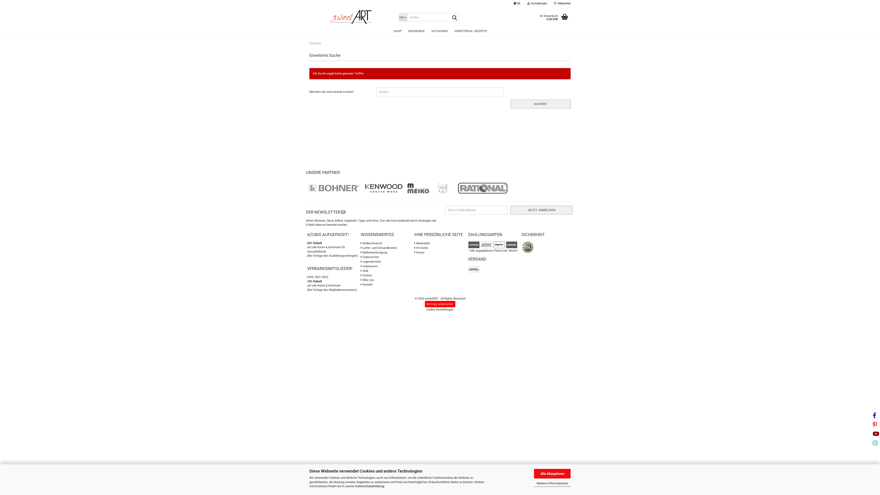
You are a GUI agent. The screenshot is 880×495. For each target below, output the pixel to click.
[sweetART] (350, 17)
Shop (398, 31)
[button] (517, 4)
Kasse (419, 252)
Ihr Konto (421, 248)
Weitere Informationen (552, 483)
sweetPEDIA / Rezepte (470, 31)
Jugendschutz (371, 261)
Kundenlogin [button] (538, 3)
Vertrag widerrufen (439, 304)
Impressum (369, 266)
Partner (367, 275)
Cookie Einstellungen (440, 309)
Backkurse (416, 31)
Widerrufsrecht (372, 243)
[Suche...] (454, 17)
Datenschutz (370, 257)
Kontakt (367, 284)
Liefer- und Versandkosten (379, 248)
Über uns (368, 280)
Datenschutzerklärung (369, 486)
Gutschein (440, 31)
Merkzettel (564, 3)
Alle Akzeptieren (552, 474)
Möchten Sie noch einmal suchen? (331, 92)
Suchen (540, 104)
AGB (365, 270)
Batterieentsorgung (374, 252)
